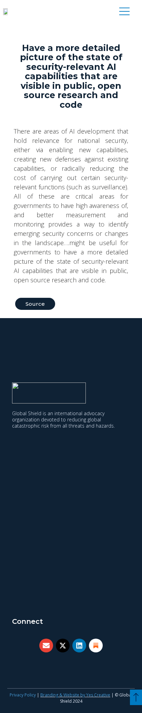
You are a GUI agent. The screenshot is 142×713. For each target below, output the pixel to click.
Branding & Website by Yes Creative (75, 695)
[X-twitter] (63, 645)
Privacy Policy (23, 695)
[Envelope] (46, 645)
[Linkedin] (79, 645)
